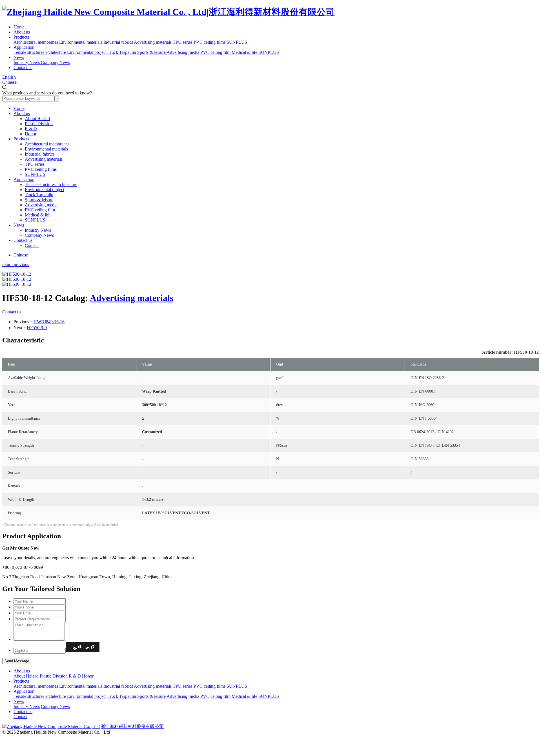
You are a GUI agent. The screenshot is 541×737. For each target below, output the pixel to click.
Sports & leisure (39, 199)
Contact (32, 245)
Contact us (23, 67)
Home (19, 27)
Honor (30, 133)
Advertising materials (44, 159)
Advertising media (41, 204)
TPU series (35, 164)
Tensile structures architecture (51, 184)
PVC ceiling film (40, 209)
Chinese (9, 82)
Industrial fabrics (39, 154)
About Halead (37, 118)
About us (22, 32)
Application (24, 47)
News (19, 57)
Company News (39, 235)
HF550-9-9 (37, 327)
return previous (15, 264)
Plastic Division (39, 123)
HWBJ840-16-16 (49, 321)
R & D (31, 128)
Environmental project (44, 189)
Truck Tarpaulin (39, 194)
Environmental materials (46, 149)
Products (21, 37)
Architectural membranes (47, 143)
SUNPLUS (35, 174)
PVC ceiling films (41, 169)
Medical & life (37, 215)
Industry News (38, 230)
